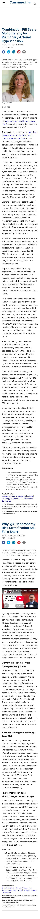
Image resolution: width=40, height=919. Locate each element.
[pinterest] (19, 52)
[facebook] (3, 52)
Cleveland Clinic (8, 888)
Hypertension (28, 499)
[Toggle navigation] (4, 3)
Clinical (30, 496)
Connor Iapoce (7, 47)
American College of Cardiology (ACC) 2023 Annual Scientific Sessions (19, 135)
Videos (25, 888)
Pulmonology (16, 499)
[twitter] (8, 52)
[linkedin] (13, 52)
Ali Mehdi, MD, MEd (9, 538)
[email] (24, 52)
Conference (6, 501)
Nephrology (17, 890)
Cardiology (6, 499)
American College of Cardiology (14, 496)
